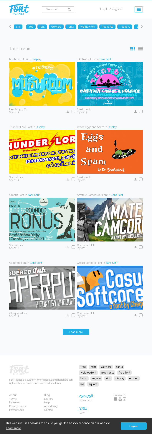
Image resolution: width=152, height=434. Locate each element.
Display (36, 59)
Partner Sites (16, 409)
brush (83, 378)
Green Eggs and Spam (90, 127)
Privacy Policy (17, 406)
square (93, 384)
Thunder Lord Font (20, 127)
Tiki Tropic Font (86, 59)
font (93, 366)
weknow (106, 366)
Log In (104, 9)
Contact (48, 409)
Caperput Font (18, 262)
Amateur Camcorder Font (92, 194)
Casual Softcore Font (89, 262)
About (12, 395)
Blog (47, 395)
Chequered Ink (86, 245)
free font (124, 372)
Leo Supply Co (18, 109)
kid (82, 384)
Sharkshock (84, 109)
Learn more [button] (13, 428)
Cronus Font (16, 194)
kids (108, 378)
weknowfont (88, 372)
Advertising (50, 406)
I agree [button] (133, 426)
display (119, 378)
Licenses (14, 402)
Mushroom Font (19, 59)
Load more (76, 332)
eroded (133, 378)
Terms (13, 398)
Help (47, 402)
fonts (119, 366)
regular (96, 378)
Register (117, 9)
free (83, 366)
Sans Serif (105, 59)
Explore (48, 398)
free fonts (107, 372)
